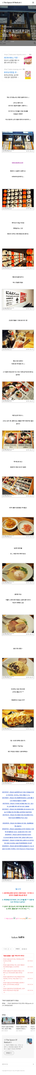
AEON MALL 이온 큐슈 (12, 57)
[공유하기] (8, 949)
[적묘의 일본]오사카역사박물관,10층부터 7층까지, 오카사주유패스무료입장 (13, 983)
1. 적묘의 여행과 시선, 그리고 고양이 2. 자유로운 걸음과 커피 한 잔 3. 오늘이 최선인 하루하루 (13, 1047)
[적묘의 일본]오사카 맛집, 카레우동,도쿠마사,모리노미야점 (13, 960)
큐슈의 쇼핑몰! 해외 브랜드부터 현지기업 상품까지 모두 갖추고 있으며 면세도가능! (12, 61)
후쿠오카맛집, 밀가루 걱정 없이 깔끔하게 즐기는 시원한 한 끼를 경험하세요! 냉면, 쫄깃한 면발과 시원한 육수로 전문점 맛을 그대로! (11, 76)
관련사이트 (5, 1064)
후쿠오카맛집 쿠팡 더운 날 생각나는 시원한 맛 (11, 72)
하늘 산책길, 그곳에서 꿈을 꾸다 (11, 1068)
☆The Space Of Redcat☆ (12, 3)
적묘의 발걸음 (7, 955)
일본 (13, 955)
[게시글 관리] (11, 949)
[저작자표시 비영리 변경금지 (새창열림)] (24, 949)
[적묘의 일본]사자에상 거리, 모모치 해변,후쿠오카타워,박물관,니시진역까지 (13, 966)
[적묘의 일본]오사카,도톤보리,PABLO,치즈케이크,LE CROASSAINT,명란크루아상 (13, 971)
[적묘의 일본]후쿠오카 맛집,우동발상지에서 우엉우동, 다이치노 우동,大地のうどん (14, 977)
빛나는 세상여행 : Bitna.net (10, 1071)
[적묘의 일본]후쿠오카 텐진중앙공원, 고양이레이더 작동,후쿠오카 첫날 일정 (14, 989)
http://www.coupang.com (13, 69)
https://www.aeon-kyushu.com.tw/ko (16, 54)
